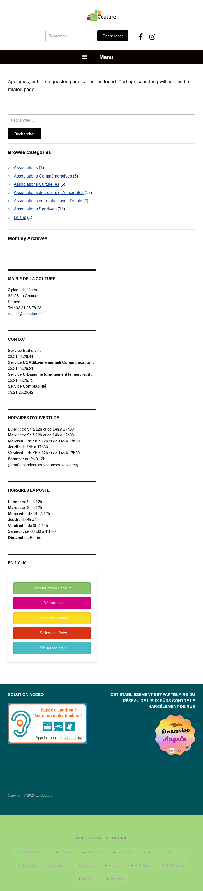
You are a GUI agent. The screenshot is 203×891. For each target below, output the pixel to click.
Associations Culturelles (36, 184)
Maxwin (114, 865)
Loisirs (20, 217)
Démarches (53, 603)
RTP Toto (178, 852)
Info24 (151, 852)
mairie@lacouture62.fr (27, 313)
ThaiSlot (88, 865)
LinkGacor (59, 865)
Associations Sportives (35, 209)
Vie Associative (53, 648)
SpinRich (88, 879)
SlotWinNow (175, 865)
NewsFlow (94, 852)
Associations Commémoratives (43, 176)
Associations (26, 167)
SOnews (65, 852)
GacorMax (30, 865)
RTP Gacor (143, 865)
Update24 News (33, 852)
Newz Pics (124, 852)
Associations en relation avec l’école (48, 200)
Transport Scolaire (53, 618)
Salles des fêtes (53, 633)
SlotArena (117, 879)
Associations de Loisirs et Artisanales (49, 192)
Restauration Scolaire (53, 588)
